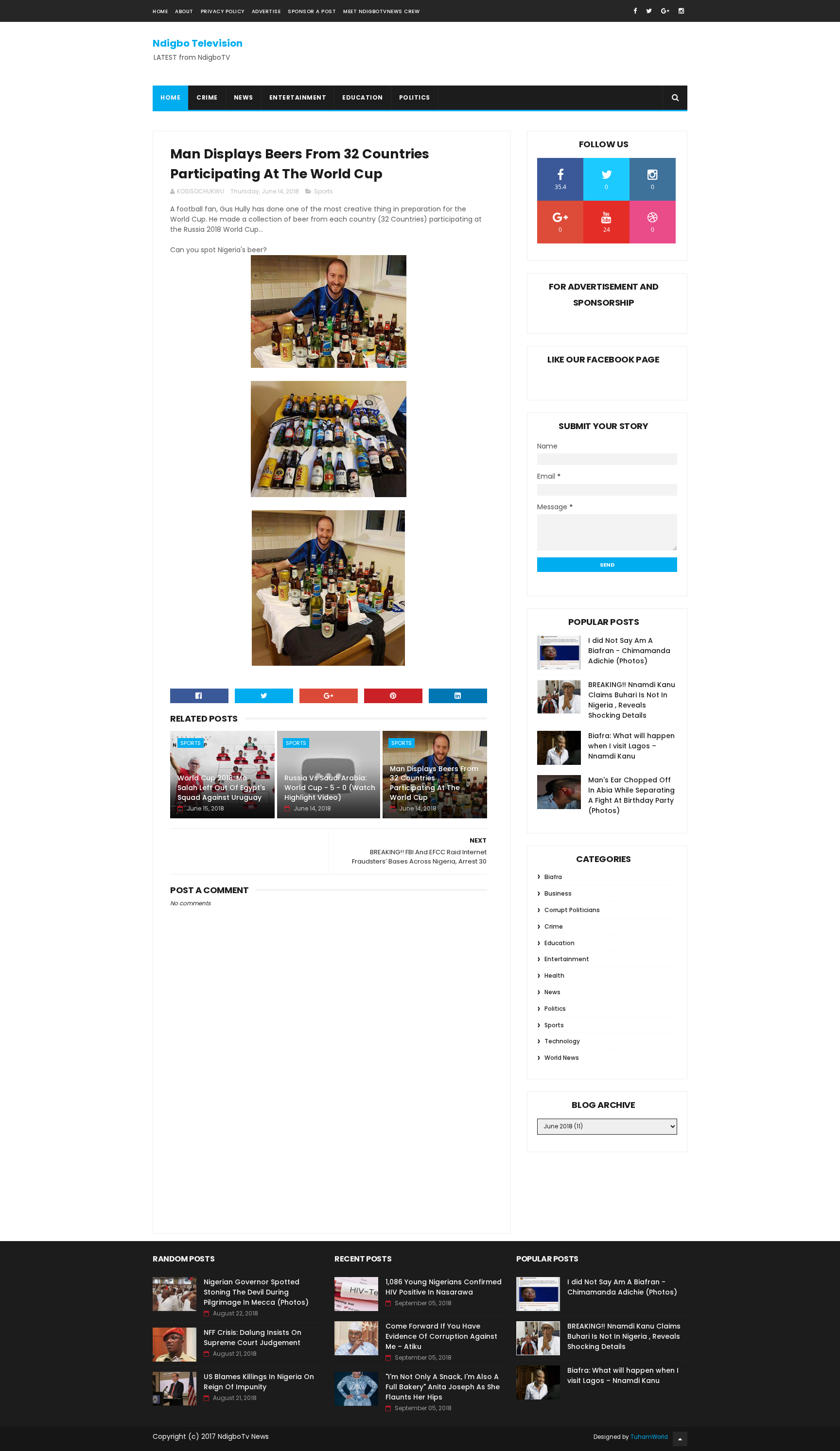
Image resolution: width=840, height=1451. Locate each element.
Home (160, 11)
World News (561, 1058)
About (184, 11)
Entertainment (298, 97)
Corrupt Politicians (572, 910)
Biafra (553, 877)
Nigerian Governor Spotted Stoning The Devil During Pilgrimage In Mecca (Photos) (256, 1292)
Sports (323, 191)
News (243, 97)
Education (362, 97)
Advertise (266, 11)
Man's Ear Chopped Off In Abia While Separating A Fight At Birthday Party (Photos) (631, 795)
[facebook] (635, 11)
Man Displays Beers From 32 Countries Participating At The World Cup (434, 783)
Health (554, 975)
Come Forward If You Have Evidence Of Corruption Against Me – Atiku (441, 1336)
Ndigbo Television (198, 43)
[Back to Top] (680, 1439)
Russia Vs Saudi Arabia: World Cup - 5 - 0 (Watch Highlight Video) (329, 787)
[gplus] (665, 11)
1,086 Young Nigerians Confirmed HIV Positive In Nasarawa (443, 1287)
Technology (562, 1041)
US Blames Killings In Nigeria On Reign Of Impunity (259, 1382)
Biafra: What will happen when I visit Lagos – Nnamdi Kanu (631, 746)
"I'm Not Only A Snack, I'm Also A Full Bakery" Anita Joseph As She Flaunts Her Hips (442, 1387)
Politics (414, 97)
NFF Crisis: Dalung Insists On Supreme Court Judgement (252, 1337)
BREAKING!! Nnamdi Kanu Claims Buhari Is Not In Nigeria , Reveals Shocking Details (631, 700)
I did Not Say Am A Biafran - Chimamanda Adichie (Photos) (629, 651)
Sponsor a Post (312, 11)
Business (558, 893)
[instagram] (681, 11)
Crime (207, 97)
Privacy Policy (223, 11)
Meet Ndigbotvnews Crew (381, 11)
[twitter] (649, 11)
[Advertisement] (328, 1139)
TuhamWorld (649, 1437)
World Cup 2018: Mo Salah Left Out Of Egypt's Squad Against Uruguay (221, 787)
